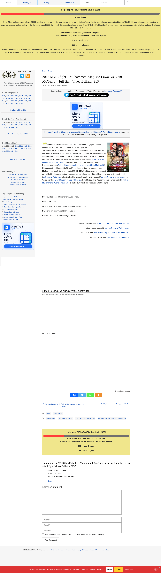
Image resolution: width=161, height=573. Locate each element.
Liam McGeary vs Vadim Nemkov (68, 180)
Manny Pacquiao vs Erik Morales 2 (15, 204)
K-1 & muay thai (67, 3)
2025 (21, 103)
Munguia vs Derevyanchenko (14, 207)
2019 (25, 101)
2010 (16, 98)
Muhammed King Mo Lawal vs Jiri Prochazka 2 (112, 233)
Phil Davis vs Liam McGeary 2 (118, 237)
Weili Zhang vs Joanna (11, 202)
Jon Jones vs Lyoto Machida (18, 177)
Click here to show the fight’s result (59, 216)
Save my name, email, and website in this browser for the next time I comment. (74, 534)
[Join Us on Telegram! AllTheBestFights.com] (86, 96)
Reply (50, 481)
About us (106, 550)
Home (8, 3)
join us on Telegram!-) (113, 91)
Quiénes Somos (57, 550)
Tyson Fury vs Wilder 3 (11, 197)
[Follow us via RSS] (28, 77)
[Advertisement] (70, 266)
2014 (3, 101)
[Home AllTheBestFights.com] (9, 77)
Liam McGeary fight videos (85, 418)
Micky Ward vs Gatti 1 (11, 219)
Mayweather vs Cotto (18, 182)
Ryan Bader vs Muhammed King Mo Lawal (113, 223)
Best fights (27, 3)
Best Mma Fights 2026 (18, 159)
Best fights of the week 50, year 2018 (114, 404)
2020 (30, 101)
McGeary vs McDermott (52, 177)
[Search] (127, 2)
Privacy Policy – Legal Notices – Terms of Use (82, 550)
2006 (30, 96)
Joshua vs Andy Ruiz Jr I (12, 214)
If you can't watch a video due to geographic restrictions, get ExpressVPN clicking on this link (82, 132)
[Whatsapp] (90, 395)
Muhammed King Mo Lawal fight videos (112, 418)
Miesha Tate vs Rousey (12, 212)
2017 (16, 101)
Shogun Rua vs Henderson (18, 174)
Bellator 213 (50, 418)
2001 (8, 96)
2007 (3, 98)
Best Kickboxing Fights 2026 (18, 134)
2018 (21, 101)
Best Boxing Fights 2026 (18, 110)
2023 (12, 103)
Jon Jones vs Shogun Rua (13, 217)
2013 (29, 98)
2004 (21, 96)
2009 (12, 98)
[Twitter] (82, 395)
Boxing (46, 3)
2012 (25, 98)
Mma (88, 3)
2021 (3, 103)
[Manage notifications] (156, 569)
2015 (8, 101)
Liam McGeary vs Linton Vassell (113, 177)
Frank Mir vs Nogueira (18, 185)
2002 (12, 96)
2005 (25, 96)
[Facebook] (74, 395)
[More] (98, 395)
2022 (8, 103)
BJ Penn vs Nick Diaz (18, 180)
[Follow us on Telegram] (22, 77)
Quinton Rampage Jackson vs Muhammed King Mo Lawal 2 (81, 165)
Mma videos (58, 413)
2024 (16, 103)
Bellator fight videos (65, 418)
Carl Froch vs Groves (11, 209)
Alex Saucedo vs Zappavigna (13, 199)
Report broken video (122, 391)
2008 (8, 98)
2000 (3, 96)
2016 (12, 101)
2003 (16, 96)
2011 (21, 98)
